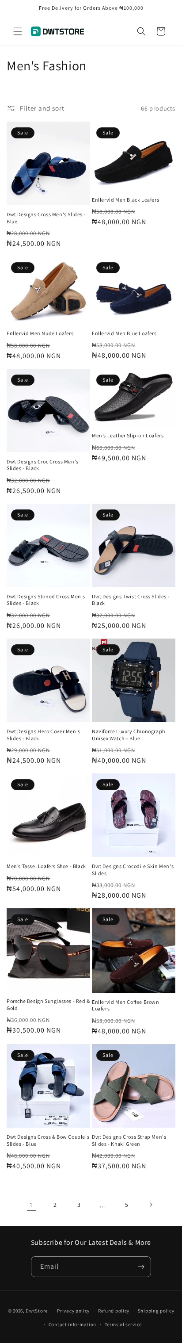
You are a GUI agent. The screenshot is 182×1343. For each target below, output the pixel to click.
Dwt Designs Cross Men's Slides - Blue (46, 218)
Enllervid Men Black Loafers (125, 199)
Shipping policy (156, 1311)
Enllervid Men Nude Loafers (40, 333)
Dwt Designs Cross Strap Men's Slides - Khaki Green (129, 1140)
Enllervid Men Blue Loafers (124, 333)
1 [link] (31, 1205)
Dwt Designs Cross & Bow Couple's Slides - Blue (48, 1140)
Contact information (72, 1324)
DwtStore (37, 1311)
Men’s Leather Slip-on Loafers (127, 435)
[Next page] (150, 1204)
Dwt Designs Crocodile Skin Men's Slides (133, 869)
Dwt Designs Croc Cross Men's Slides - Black (43, 465)
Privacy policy (73, 1311)
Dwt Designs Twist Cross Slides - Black (131, 600)
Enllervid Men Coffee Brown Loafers (125, 1005)
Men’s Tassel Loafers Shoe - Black (46, 866)
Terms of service (123, 1324)
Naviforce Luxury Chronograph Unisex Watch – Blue (128, 735)
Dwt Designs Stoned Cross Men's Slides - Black (46, 600)
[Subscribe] (141, 1266)
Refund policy (113, 1311)
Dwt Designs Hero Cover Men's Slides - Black (43, 735)
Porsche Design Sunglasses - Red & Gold (48, 1004)
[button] (17, 31)
